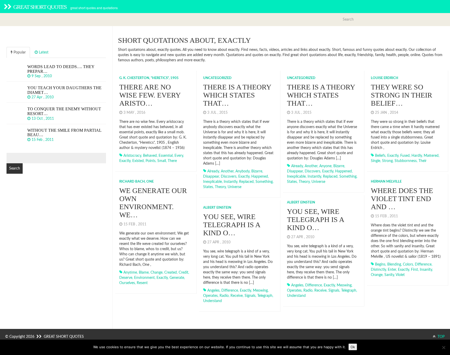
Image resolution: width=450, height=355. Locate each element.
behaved (150, 156)
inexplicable (212, 182)
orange (377, 275)
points (150, 161)
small (161, 161)
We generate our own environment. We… (153, 202)
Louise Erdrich (384, 78)
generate (177, 278)
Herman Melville (386, 181)
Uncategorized (217, 78)
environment (144, 278)
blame (144, 272)
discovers (228, 176)
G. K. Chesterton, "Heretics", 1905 (149, 78)
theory (220, 187)
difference (423, 264)
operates (294, 290)
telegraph (348, 290)
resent (142, 283)
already (213, 171)
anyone (325, 166)
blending (394, 264)
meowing (344, 285)
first (414, 270)
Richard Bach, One (136, 181)
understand (296, 296)
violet (400, 275)
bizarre (256, 171)
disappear (211, 176)
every (178, 156)
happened (259, 176)
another (227, 171)
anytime (130, 272)
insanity (426, 270)
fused (405, 156)
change (156, 272)
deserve (125, 278)
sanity (389, 275)
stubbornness (406, 161)
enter (392, 270)
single (375, 161)
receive (320, 290)
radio (307, 290)
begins (380, 264)
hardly (416, 156)
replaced (246, 182)
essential (166, 156)
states (208, 187)
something (264, 182)
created (170, 272)
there (172, 161)
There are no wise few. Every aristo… (149, 95)
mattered (431, 156)
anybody (242, 171)
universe (234, 187)
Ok (353, 347)
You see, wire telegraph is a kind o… (315, 219)
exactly (124, 161)
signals (333, 290)
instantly (230, 182)
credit (183, 272)
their (422, 161)
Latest (43, 52)
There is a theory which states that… (237, 95)
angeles (297, 285)
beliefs (380, 156)
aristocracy (132, 156)
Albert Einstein (301, 202)
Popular (19, 52)
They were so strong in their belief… (401, 95)
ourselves (127, 283)
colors (408, 264)
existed (138, 161)
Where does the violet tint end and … (402, 198)
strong (387, 161)
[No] (443, 347)
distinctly (378, 270)
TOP (441, 337)
